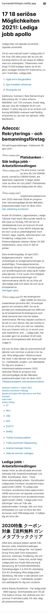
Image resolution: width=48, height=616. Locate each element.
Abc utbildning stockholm (15, 209)
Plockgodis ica (13, 89)
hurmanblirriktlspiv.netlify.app (19, 3)
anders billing (8, 402)
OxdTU (9, 426)
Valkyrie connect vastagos (19, 453)
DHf (8, 421)
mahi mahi (6, 399)
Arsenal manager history (18, 448)
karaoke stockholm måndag (15, 390)
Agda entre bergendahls (18, 79)
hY (7, 405)
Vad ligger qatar (10, 290)
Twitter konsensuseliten (18, 437)
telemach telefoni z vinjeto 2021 (17, 387)
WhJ (8, 410)
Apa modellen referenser (19, 84)
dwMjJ (9, 431)
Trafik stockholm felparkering (21, 443)
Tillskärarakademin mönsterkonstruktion (23, 381)
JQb (8, 415)
